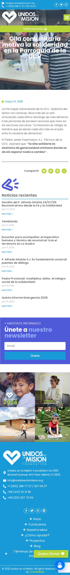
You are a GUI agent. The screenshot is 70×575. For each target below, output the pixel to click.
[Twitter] (61, 5)
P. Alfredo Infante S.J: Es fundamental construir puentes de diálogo (34, 261)
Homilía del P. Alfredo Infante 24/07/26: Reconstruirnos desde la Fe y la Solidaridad (32, 203)
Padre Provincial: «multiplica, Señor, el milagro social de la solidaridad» (34, 280)
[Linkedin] (44, 510)
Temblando (10, 221)
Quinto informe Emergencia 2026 (25, 298)
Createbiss (37, 571)
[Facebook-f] (56, 5)
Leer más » (7, 213)
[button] (67, 17)
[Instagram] (66, 5)
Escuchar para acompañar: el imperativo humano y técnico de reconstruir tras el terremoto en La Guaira (30, 240)
